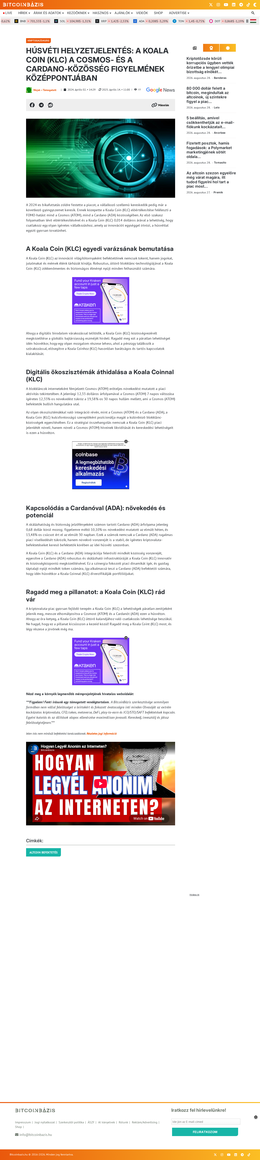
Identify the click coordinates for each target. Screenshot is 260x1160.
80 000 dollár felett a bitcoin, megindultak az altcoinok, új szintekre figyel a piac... (208, 95)
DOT (218, 21)
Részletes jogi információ (102, 733)
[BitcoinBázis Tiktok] (248, 4)
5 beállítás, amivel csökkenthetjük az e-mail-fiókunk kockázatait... (210, 122)
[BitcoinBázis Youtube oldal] (226, 4)
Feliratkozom (205, 1132)
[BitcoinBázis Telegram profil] (241, 4)
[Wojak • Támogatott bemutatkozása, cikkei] (29, 90)
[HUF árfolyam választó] (253, 21)
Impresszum (23, 1122)
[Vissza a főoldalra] (23, 4)
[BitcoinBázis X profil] (211, 4)
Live (8, 13)
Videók (142, 13)
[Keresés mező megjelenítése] (253, 13)
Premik (218, 192)
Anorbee (219, 132)
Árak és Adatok (47, 13)
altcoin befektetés (43, 852)
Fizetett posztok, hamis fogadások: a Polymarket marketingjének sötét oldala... (209, 150)
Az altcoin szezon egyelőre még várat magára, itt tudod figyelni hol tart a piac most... (211, 180)
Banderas (220, 77)
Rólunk (123, 1122)
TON (180, 21)
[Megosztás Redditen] (50, 105)
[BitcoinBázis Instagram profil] (218, 4)
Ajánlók (122, 13)
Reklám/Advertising (144, 1122)
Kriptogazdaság (38, 40)
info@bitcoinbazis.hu (35, 1134)
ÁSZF (91, 1122)
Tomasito (220, 162)
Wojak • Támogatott (44, 90)
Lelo (217, 107)
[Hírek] (160, 90)
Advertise (178, 13)
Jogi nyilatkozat (45, 1122)
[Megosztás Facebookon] (32, 105)
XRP (103, 21)
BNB (23, 21)
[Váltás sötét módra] (255, 5)
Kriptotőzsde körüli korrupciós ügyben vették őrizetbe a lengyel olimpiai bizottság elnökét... (210, 65)
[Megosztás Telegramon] (41, 105)
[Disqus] (130, 945)
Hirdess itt (194, 894)
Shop (158, 13)
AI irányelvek (106, 1122)
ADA (142, 21)
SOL (64, 21)
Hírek (22, 13)
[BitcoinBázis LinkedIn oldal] (233, 4)
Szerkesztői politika (71, 1122)
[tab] (195, 48)
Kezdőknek (77, 13)
